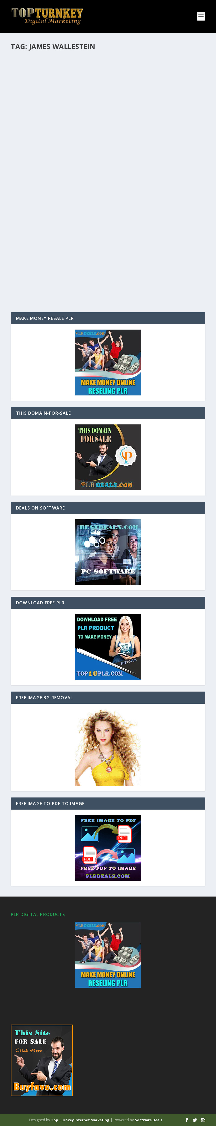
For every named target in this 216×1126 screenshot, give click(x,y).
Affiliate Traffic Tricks (44, 263)
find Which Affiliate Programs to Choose (67, 162)
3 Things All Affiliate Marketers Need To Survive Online (84, 112)
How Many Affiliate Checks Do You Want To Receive (78, 62)
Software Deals (148, 1120)
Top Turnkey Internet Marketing (80, 1120)
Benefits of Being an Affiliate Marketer (64, 213)
